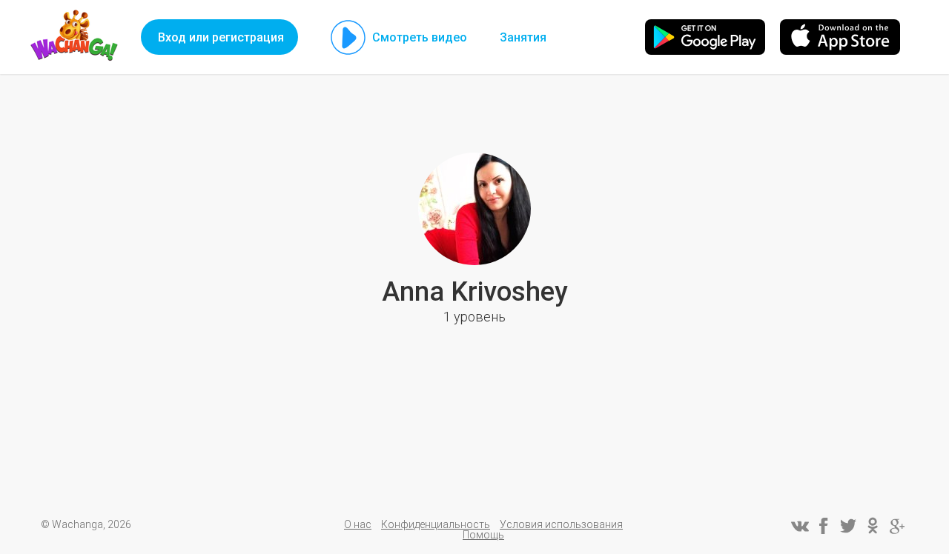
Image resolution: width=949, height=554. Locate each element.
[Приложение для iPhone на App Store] (840, 37)
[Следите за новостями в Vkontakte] (799, 525)
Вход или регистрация (221, 37)
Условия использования (561, 524)
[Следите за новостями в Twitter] (848, 525)
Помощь (483, 535)
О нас (357, 524)
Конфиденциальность (435, 524)
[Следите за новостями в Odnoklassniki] (873, 525)
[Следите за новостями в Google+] (897, 525)
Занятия (523, 37)
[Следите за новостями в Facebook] (824, 525)
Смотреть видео (419, 37)
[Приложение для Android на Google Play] (705, 37)
